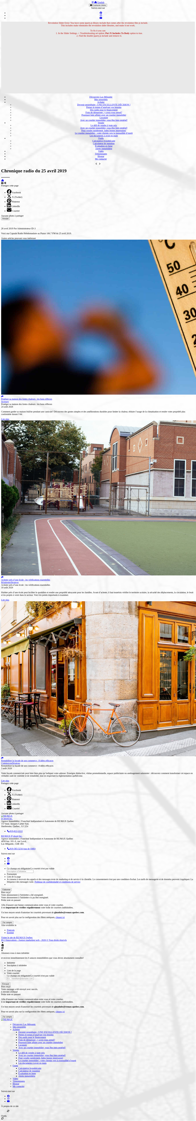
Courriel (16, 211)
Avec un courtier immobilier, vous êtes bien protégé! (103, 120)
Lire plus (5, 419)
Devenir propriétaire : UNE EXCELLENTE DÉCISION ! (103, 104)
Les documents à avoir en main (104, 135)
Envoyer (5, 984)
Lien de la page (14, 876)
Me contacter (101, 159)
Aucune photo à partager (12, 216)
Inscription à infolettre (17, 965)
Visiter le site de (17, 937)
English (100, 2)
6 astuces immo (99, 5)
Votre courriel (13, 973)
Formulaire (12, 874)
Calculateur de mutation (104, 143)
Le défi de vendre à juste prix (104, 125)
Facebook (16, 192)
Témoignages (101, 154)
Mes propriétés (101, 99)
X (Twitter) (17, 197)
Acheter (100, 102)
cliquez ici (60, 917)
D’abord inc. (7, 818)
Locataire (104, 117)
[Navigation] (93, 2)
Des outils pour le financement (104, 110)
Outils (101, 138)
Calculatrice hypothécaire (103, 141)
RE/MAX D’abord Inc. (11, 836)
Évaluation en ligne (103, 146)
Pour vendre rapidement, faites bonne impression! (103, 130)
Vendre (101, 123)
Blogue (101, 156)
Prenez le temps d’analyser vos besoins (103, 107)
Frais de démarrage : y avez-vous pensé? (104, 112)
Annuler (5, 219)
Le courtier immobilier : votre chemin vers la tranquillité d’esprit (104, 133)
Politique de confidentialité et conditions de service (57, 882)
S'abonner (6, 890)
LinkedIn (15, 206)
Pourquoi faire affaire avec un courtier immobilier (103, 115)
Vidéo (101, 151)
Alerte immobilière (103, 148)
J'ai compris (7, 922)
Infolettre (11, 963)
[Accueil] (95, 2)
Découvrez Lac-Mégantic (100, 97)
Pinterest (16, 201)
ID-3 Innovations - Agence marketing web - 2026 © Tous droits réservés (34, 940)
